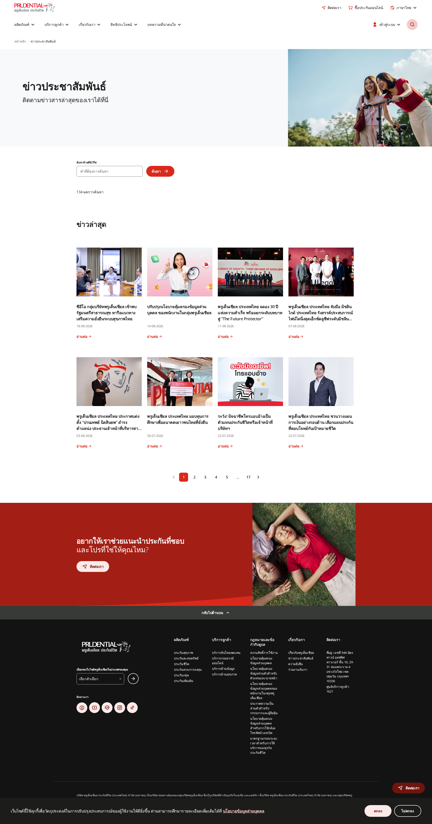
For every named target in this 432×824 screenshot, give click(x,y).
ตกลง (378, 810)
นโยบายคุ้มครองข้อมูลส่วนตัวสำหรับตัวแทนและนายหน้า (263, 673)
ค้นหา (156, 171)
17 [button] (248, 477)
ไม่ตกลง (407, 810)
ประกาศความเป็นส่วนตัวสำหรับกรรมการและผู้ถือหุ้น (264, 708)
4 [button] (216, 477)
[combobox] (404, 7)
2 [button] (195, 477)
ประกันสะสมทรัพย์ (186, 658)
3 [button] (205, 477)
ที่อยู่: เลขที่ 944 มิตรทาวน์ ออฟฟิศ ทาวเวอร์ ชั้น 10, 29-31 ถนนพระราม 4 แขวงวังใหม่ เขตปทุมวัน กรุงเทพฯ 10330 (340, 666)
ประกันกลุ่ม (181, 675)
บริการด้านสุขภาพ (224, 674)
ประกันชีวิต (181, 664)
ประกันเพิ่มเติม (183, 681)
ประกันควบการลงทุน (188, 669)
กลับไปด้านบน (212, 612)
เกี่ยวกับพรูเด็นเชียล (301, 652)
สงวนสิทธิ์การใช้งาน (264, 652)
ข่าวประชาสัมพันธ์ (300, 658)
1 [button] (184, 477)
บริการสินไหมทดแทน (226, 652)
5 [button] (227, 477)
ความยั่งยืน (295, 664)
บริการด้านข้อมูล (223, 668)
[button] (25, 24)
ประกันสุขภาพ (183, 652)
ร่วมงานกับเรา (297, 669)
